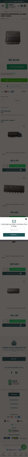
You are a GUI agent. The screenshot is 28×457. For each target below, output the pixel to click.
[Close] (26, 219)
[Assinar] (14, 235)
